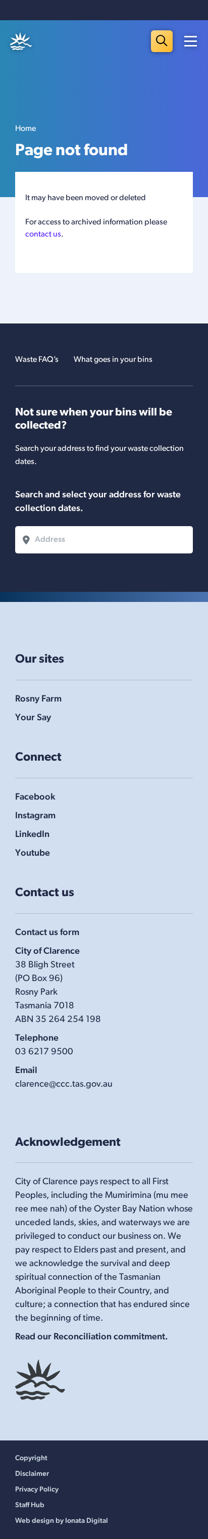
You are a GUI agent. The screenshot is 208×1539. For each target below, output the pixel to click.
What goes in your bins (113, 360)
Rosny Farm (38, 699)
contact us (43, 234)
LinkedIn (32, 835)
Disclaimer (32, 1474)
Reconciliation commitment (109, 1337)
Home (25, 129)
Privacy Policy (37, 1490)
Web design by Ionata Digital (61, 1521)
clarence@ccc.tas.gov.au (64, 1084)
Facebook (35, 797)
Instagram (35, 816)
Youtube (32, 853)
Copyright (31, 1458)
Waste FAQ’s (37, 360)
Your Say (33, 718)
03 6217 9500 (44, 1052)
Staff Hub (29, 1505)
